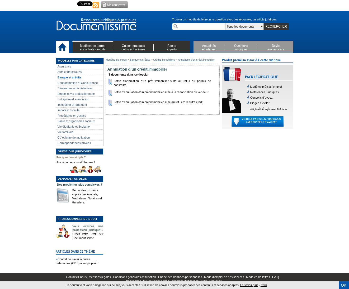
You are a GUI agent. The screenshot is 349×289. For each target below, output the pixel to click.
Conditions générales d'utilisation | (135, 277)
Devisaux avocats (275, 47)
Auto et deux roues (69, 72)
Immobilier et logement (72, 104)
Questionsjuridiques (241, 47)
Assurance (64, 66)
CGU (264, 285)
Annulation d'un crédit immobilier (196, 59)
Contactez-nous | (77, 277)
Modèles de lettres (116, 59)
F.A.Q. (276, 277)
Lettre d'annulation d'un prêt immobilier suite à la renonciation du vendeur (161, 92)
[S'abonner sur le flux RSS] (96, 8)
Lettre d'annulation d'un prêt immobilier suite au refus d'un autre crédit (158, 102)
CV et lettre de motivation (73, 137)
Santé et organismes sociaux (76, 121)
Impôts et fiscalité (68, 110)
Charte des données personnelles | (181, 277)
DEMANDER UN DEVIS (72, 178)
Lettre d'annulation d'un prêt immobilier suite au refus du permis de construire (162, 83)
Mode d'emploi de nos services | (225, 277)
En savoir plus (249, 285)
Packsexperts (172, 47)
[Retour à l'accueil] (96, 25)
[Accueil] (62, 47)
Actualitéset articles (209, 47)
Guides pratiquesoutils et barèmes (133, 47)
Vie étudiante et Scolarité (73, 126)
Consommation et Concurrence (77, 83)
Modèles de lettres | (259, 277)
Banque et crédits (69, 77)
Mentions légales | (101, 277)
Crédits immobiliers (164, 59)
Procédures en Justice (71, 115)
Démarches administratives (75, 88)
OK (343, 285)
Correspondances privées (74, 143)
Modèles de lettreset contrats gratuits (93, 47)
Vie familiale (65, 132)
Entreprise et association (73, 99)
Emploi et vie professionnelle (76, 94)
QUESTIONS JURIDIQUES (75, 151)
